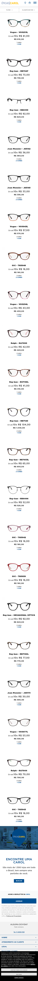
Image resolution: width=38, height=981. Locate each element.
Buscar (19, 881)
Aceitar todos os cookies (19, 970)
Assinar (19, 901)
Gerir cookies (19, 977)
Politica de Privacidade (13, 916)
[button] (29, 3)
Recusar (19, 974)
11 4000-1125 (20, 932)
